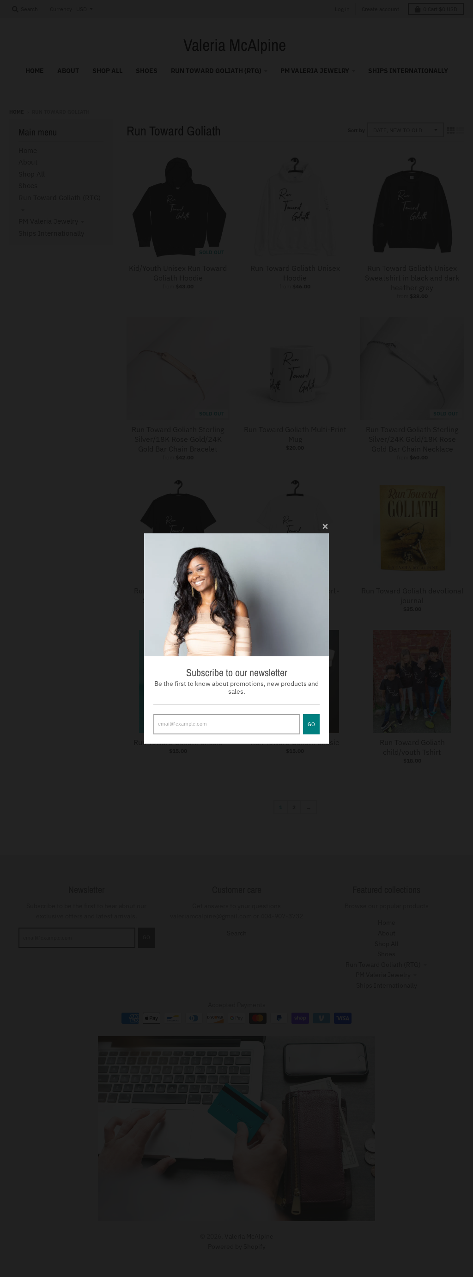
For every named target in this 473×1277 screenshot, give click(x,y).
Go (311, 724)
